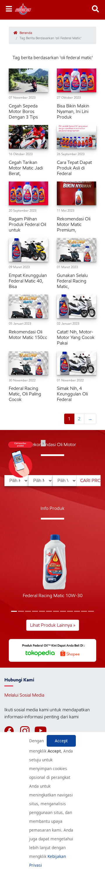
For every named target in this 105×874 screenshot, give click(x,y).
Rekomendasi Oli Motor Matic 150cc (28, 334)
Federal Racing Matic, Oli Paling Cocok (25, 393)
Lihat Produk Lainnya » (52, 625)
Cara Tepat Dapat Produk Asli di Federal (74, 168)
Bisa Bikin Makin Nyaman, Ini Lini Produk (73, 111)
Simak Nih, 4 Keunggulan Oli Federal (72, 393)
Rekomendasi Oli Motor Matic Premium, (73, 224)
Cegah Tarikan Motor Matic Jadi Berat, (26, 168)
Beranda (25, 32)
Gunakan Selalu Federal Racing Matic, (72, 281)
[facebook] (11, 731)
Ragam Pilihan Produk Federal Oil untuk (27, 224)
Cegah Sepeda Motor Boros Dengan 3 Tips (23, 111)
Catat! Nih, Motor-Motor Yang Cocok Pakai (75, 337)
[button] (14, 611)
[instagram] (27, 731)
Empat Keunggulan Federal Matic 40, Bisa (28, 281)
